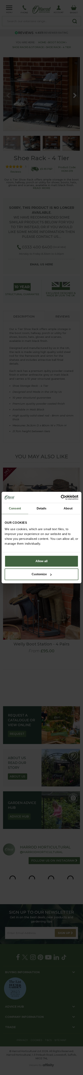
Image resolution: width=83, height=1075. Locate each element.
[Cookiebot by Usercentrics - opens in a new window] (60, 497)
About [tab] (68, 508)
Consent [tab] (15, 508)
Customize (39, 574)
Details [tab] (42, 508)
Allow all (41, 561)
